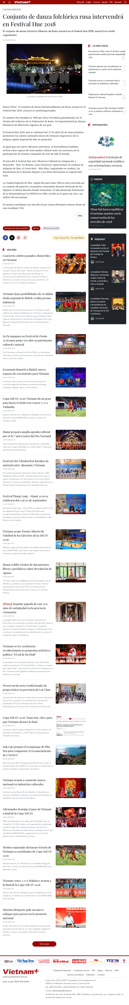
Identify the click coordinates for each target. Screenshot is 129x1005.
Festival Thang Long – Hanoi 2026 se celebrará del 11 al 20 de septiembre (25, 498)
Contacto (101, 974)
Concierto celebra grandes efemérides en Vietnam (26, 258)
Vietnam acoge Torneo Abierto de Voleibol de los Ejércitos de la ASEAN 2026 (25, 535)
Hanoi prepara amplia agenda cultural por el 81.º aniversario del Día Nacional (27, 434)
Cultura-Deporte (12, 9)
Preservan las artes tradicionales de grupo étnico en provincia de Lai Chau (26, 687)
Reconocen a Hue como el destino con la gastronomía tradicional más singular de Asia (106, 54)
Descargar (44, 943)
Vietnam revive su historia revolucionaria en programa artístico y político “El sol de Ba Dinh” (27, 650)
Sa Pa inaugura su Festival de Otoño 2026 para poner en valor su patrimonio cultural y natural (27, 340)
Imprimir (18, 237)
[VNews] (111, 961)
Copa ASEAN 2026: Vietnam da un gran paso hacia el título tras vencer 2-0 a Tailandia (27, 403)
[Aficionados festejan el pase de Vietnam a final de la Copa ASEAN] (71, 817)
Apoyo (100, 970)
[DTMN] (47, 961)
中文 (111, 2)
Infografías (100, 124)
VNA (116, 970)
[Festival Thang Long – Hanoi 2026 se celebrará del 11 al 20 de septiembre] (71, 504)
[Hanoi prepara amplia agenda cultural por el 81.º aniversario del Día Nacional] (71, 440)
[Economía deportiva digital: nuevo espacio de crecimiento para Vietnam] (71, 377)
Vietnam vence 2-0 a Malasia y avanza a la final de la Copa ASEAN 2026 (27, 883)
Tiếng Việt (80, 2)
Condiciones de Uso (81, 970)
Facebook (5, 237)
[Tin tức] (121, 961)
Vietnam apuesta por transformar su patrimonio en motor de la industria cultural (104, 69)
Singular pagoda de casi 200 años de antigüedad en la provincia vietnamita (25, 608)
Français (96, 2)
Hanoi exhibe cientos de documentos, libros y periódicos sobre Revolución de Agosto (27, 569)
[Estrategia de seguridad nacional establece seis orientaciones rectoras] (107, 141)
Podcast (100, 239)
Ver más (12, 249)
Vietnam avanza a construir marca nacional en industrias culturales (24, 782)
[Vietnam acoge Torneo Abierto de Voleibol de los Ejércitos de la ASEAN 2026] (71, 539)
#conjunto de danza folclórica (16, 228)
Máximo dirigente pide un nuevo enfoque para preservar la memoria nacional (25, 914)
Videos (98, 179)
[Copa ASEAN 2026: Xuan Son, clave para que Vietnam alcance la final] (71, 726)
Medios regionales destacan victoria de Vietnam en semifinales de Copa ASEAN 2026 (27, 851)
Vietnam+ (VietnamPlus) (22, 2)
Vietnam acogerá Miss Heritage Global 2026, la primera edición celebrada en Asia (105, 111)
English (88, 2)
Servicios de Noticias (75, 974)
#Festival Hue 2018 (51, 228)
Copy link (25, 237)
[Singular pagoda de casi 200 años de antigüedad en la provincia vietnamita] (71, 612)
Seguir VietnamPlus (62, 237)
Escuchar (100, 262)
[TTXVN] (99, 961)
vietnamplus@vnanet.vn (62, 990)
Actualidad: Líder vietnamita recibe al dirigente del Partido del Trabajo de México (99, 251)
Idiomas (108, 970)
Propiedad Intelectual (62, 970)
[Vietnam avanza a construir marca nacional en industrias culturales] (71, 788)
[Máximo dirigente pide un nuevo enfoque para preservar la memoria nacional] (71, 918)
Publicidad (90, 974)
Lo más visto (100, 45)
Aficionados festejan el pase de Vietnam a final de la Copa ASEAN (27, 811)
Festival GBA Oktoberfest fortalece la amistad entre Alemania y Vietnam (25, 463)
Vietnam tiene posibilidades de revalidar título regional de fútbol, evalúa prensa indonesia (28, 298)
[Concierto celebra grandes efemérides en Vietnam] (71, 264)
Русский (118, 2)
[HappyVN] (83, 961)
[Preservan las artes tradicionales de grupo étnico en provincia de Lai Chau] (71, 693)
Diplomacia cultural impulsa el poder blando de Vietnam (105, 96)
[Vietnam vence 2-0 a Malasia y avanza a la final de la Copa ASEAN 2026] (71, 889)
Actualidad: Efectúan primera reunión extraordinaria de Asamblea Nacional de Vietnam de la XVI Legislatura (99, 306)
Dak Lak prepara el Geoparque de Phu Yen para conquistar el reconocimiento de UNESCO (27, 751)
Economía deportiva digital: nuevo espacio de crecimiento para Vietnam (26, 371)
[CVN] (30, 961)
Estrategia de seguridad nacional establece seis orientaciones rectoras (106, 161)
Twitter (12, 237)
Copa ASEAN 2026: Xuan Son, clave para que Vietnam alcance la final (27, 720)
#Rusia (36, 228)
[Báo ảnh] (65, 961)
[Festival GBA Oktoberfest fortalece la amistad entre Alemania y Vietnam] (71, 469)
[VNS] (12, 961)
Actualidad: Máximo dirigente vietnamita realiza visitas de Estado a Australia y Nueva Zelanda (99, 277)
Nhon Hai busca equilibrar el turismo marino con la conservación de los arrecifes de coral (106, 215)
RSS (93, 970)
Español (105, 2)
